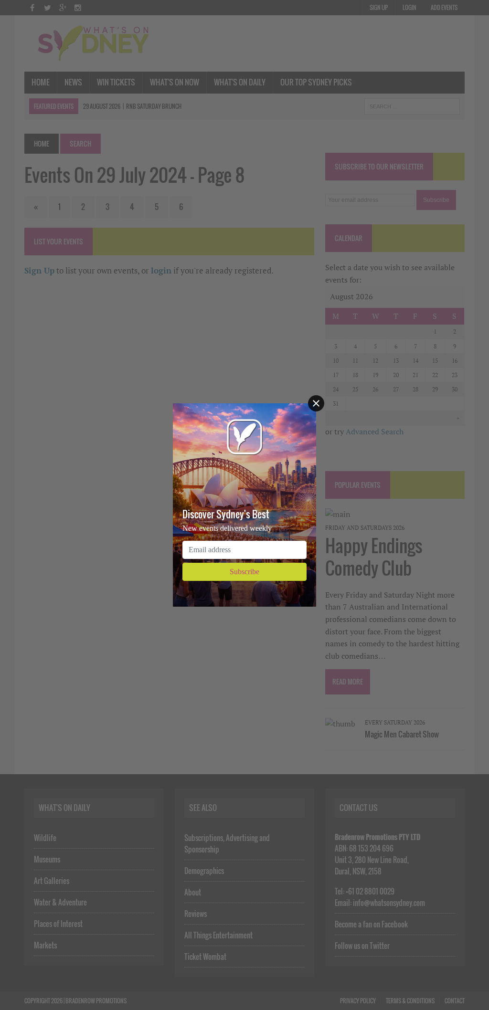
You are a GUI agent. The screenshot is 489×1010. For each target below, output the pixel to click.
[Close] (316, 403)
